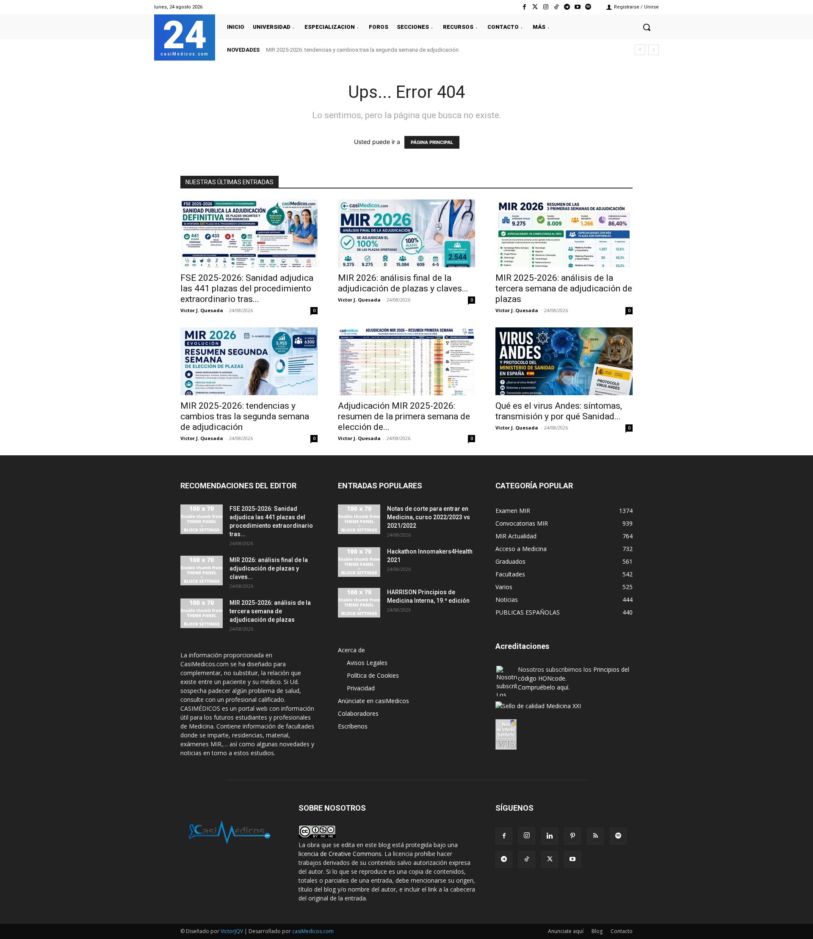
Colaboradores (358, 713)
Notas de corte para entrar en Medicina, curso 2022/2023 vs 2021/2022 (428, 517)
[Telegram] (566, 7)
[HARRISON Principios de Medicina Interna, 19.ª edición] (359, 603)
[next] (653, 49)
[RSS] (595, 836)
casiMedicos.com (313, 931)
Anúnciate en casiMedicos (373, 701)
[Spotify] (588, 7)
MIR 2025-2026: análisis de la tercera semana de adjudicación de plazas (563, 288)
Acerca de (351, 650)
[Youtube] (577, 7)
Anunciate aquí (565, 931)
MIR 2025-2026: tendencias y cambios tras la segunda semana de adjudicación (244, 416)
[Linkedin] (549, 836)
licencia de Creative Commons (340, 854)
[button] (646, 27)
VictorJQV (232, 931)
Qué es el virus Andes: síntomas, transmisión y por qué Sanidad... (558, 411)
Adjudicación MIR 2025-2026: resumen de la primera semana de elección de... (404, 416)
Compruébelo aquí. (544, 687)
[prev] (640, 49)
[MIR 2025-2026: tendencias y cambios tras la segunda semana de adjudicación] (249, 361)
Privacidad (361, 688)
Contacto (622, 931)
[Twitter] (535, 7)
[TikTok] (526, 859)
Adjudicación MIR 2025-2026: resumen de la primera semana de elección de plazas (373, 50)
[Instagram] (545, 7)
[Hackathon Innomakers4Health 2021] (359, 562)
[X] (549, 859)
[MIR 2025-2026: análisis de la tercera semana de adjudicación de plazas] (564, 233)
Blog (597, 931)
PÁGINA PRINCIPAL (432, 142)
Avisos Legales (367, 663)
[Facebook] (524, 7)
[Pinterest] (572, 836)
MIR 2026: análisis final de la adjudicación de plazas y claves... (403, 283)
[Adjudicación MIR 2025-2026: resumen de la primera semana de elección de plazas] (406, 361)
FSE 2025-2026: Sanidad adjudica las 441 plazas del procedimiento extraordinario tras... (246, 288)
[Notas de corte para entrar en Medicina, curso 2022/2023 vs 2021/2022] (359, 519)
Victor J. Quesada (201, 310)
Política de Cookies (373, 675)
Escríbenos (353, 726)
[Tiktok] (556, 7)
